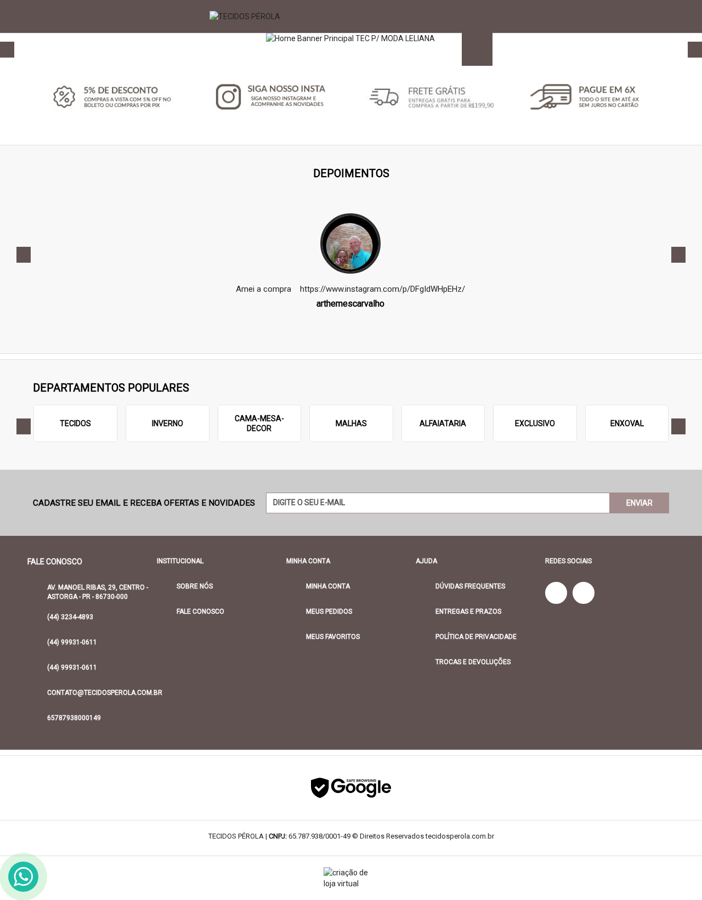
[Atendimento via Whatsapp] (23, 877)
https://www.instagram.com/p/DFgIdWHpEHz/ (382, 289)
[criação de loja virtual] (351, 878)
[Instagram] (584, 593)
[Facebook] (556, 593)
